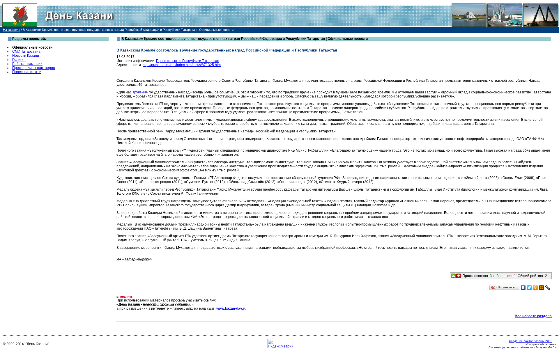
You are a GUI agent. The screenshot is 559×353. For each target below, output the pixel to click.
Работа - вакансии (27, 64)
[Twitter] (529, 287)
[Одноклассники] (536, 287)
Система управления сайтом (509, 347)
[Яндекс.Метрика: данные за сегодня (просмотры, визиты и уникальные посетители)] (280, 343)
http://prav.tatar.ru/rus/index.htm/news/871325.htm (182, 65)
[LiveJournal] (548, 287)
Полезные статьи (26, 72)
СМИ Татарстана (26, 51)
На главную (11, 29)
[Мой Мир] (542, 287)
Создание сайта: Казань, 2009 (530, 341)
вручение (140, 92)
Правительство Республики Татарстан (187, 61)
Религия (19, 60)
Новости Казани (25, 56)
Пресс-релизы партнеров (33, 68)
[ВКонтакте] (523, 287)
